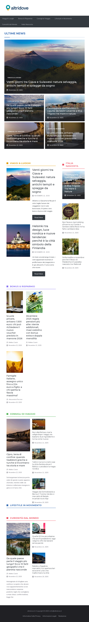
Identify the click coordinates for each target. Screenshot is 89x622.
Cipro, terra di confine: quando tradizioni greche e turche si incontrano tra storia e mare (23, 138)
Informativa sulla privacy (31, 616)
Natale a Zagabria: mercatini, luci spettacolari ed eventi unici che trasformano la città (43, 569)
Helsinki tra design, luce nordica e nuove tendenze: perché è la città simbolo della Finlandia (43, 237)
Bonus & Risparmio (25, 19)
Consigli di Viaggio (43, 19)
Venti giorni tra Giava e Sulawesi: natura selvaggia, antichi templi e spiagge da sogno (42, 83)
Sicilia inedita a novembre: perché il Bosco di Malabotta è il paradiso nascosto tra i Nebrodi (73, 260)
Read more (38, 217)
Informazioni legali (49, 616)
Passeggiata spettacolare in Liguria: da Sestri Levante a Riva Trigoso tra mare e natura (64, 111)
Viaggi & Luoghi (8, 19)
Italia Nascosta (27, 24)
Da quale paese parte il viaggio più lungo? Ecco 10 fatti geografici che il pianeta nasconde (17, 564)
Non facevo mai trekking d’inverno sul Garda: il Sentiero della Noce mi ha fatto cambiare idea (73, 225)
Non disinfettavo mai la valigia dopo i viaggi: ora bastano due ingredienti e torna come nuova (43, 435)
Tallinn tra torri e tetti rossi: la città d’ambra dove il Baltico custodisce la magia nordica (43, 465)
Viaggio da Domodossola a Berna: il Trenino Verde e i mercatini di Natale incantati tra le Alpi (43, 495)
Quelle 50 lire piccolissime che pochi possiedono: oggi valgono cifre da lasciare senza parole (43, 539)
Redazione (62, 616)
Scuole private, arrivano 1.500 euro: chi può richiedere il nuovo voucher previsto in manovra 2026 (14, 327)
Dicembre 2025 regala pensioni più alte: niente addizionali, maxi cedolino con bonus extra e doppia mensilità (34, 327)
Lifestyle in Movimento (63, 19)
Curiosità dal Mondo (9, 24)
